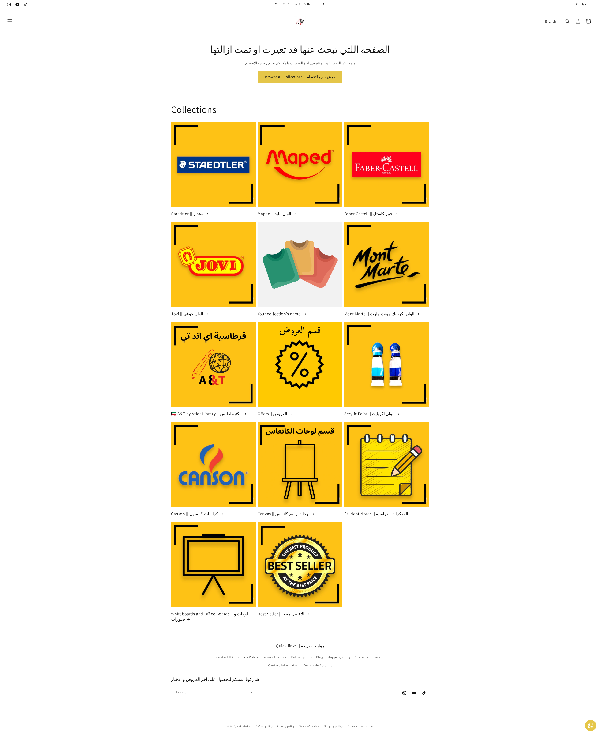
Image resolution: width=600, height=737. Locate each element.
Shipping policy (333, 726)
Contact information (360, 726)
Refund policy (301, 657)
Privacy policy (286, 726)
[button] (10, 21)
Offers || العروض (272, 413)
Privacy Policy (247, 657)
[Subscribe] (250, 692)
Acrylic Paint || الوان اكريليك (369, 413)
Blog (319, 657)
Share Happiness (367, 657)
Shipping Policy (339, 657)
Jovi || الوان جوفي (187, 313)
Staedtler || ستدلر (187, 213)
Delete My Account (318, 665)
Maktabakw (244, 726)
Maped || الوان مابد (274, 213)
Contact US (224, 657)
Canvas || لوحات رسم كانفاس (284, 513)
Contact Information (283, 665)
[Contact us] (590, 725)
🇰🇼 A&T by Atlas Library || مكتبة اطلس (206, 413)
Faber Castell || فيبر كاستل (368, 213)
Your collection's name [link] (280, 313)
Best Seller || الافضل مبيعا (281, 614)
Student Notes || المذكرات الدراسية (376, 513)
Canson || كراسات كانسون (194, 513)
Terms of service (274, 657)
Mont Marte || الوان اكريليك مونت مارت (379, 313)
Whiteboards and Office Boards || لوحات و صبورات (209, 616)
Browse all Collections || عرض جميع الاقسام (300, 77)
